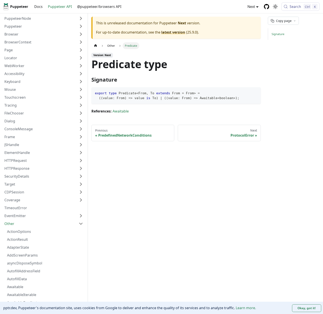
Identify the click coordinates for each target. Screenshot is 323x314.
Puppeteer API (60, 6)
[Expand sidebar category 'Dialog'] (81, 121)
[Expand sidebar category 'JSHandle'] (81, 144)
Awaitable (121, 111)
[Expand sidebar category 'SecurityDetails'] (81, 176)
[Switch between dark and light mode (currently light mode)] (275, 6)
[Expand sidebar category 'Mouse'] (81, 89)
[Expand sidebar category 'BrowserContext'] (81, 42)
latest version (173, 32)
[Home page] (95, 45)
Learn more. (246, 307)
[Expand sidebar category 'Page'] (81, 50)
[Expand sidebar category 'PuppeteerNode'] (81, 18)
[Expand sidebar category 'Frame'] (81, 136)
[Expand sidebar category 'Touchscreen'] (81, 97)
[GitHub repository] (266, 6)
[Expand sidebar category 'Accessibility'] (81, 73)
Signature (278, 34)
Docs (38, 6)
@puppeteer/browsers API (99, 6)
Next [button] (251, 6)
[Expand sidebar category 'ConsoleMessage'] (81, 128)
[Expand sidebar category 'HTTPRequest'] (81, 160)
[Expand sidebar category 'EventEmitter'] (81, 215)
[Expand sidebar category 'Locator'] (81, 57)
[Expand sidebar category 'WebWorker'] (81, 65)
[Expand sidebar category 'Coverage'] (81, 199)
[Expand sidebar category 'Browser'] (81, 34)
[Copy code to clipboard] (255, 92)
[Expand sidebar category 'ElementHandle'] (81, 152)
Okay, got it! (307, 308)
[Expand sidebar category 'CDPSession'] (81, 192)
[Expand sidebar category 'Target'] (81, 184)
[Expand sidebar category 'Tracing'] (81, 105)
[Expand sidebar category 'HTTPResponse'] (81, 168)
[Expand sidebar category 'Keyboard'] (81, 81)
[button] (44, 26)
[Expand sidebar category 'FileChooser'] (81, 113)
